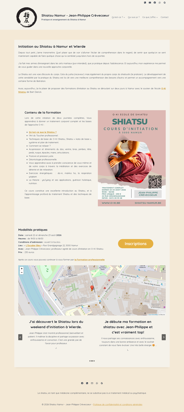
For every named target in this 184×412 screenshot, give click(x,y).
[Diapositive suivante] (164, 337)
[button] (92, 287)
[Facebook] (155, 2)
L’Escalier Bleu (33, 245)
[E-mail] (150, 2)
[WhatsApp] (160, 2)
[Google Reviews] (164, 2)
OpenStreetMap (153, 314)
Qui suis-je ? (133, 17)
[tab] (90, 361)
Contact (164, 17)
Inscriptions (136, 243)
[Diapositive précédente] (20, 337)
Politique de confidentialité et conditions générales (117, 404)
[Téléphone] (145, 2)
